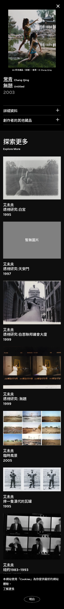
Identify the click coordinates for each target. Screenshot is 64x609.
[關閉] (58, 6)
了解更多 (8, 589)
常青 (8, 79)
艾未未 (8, 205)
